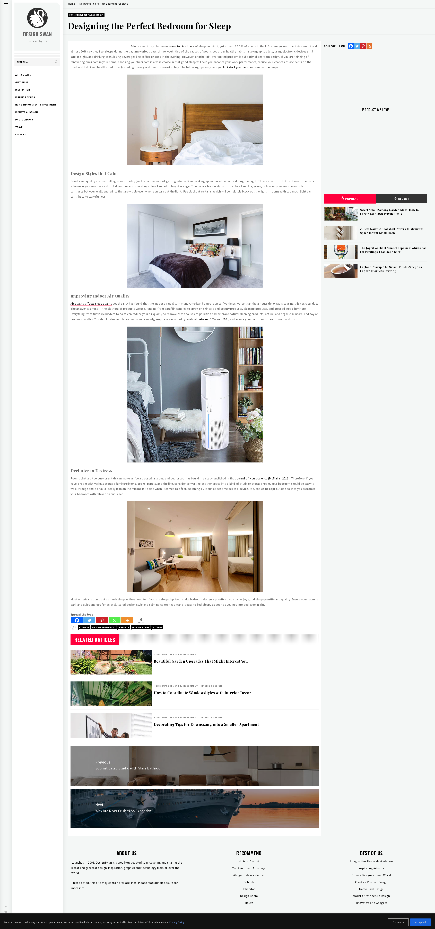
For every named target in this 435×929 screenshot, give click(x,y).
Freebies (20, 134)
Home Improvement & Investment (35, 104)
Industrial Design (26, 112)
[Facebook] (77, 620)
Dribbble (248, 882)
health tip (123, 627)
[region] (217, 921)
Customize (398, 922)
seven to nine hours (181, 46)
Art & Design (23, 74)
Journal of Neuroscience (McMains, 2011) (262, 478)
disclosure (166, 883)
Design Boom (249, 896)
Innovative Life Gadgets (371, 903)
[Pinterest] (102, 620)
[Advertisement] (375, 76)
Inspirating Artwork (371, 868)
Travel (19, 127)
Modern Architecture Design (371, 896)
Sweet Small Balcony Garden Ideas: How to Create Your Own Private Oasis (389, 211)
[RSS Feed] (369, 46)
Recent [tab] (403, 198)
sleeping (157, 627)
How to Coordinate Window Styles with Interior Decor (202, 692)
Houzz (249, 903)
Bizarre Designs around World (371, 875)
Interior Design (25, 97)
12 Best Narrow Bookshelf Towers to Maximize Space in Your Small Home (391, 230)
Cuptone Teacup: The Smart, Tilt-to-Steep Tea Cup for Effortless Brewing (391, 269)
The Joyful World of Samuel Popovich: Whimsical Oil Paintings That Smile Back (393, 249)
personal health (141, 627)
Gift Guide (21, 82)
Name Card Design (371, 889)
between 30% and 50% (213, 319)
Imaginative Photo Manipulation (371, 861)
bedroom (84, 627)
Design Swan (37, 34)
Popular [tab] (352, 199)
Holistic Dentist (249, 861)
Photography (24, 119)
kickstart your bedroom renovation (246, 67)
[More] (127, 620)
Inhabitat (249, 889)
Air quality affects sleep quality (91, 303)
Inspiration (22, 89)
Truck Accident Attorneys (249, 868)
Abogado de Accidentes (249, 875)
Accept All (420, 922)
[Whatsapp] (114, 620)
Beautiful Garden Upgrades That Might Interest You (201, 661)
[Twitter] (89, 620)
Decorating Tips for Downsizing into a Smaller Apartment (206, 724)
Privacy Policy (176, 922)
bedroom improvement (104, 627)
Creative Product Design (371, 882)
